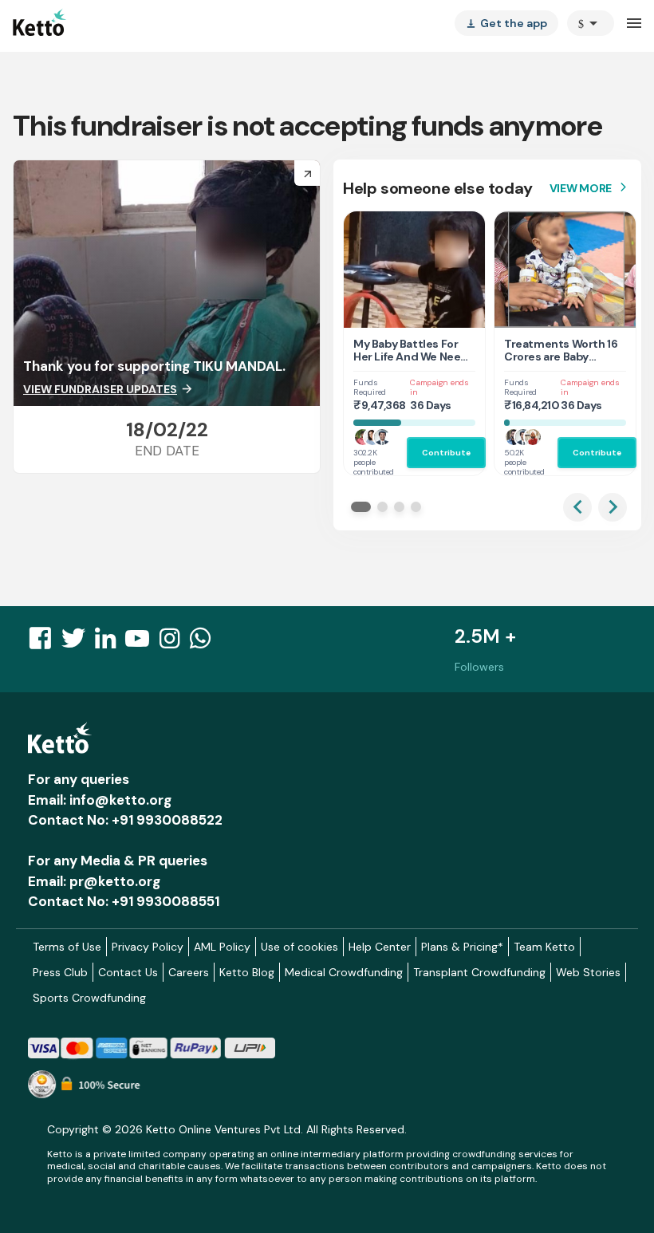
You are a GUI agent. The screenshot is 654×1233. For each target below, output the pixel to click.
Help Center (380, 947)
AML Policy (222, 947)
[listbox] (506, 23)
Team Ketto (544, 947)
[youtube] (142, 642)
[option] (590, 23)
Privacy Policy (147, 947)
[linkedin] (110, 642)
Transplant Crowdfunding (479, 972)
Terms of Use (67, 947)
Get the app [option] (506, 23)
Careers (188, 972)
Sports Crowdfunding (89, 998)
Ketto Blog (246, 972)
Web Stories (588, 972)
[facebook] (44, 642)
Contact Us (128, 972)
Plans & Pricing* (462, 947)
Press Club (60, 972)
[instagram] (174, 642)
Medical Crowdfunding (344, 972)
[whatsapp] (205, 642)
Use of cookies (299, 947)
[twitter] (78, 642)
